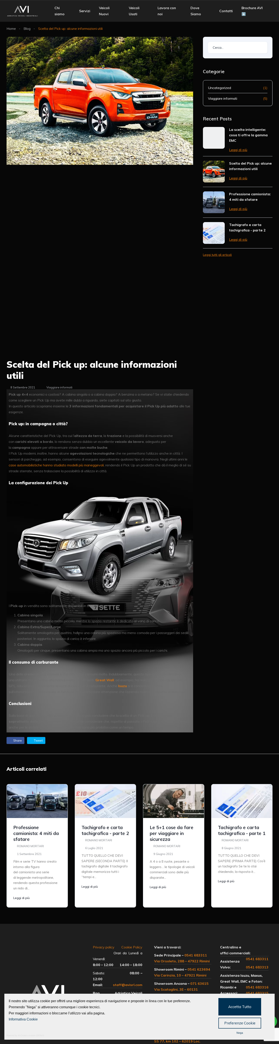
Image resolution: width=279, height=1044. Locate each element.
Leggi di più (238, 150)
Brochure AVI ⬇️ (252, 11)
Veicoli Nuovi (104, 11)
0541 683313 (257, 967)
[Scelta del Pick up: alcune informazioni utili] (214, 171)
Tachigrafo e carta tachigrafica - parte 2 (247, 227)
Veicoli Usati (134, 11)
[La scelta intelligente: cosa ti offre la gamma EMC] (214, 138)
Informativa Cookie (23, 1019)
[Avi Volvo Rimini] (23, 11)
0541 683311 (195, 955)
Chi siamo (59, 11)
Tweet (38, 740)
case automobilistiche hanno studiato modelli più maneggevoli (56, 465)
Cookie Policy (131, 947)
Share (17, 740)
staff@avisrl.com (127, 985)
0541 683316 (257, 987)
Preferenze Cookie (239, 1023)
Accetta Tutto (239, 1006)
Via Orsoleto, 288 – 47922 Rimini (182, 961)
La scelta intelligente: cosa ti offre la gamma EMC (248, 135)
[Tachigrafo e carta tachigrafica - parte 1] (241, 801)
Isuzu (122, 686)
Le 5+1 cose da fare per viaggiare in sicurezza (171, 833)
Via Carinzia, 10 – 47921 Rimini (180, 975)
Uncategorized (219, 88)
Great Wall (104, 680)
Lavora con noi (167, 11)
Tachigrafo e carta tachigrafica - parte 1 (241, 830)
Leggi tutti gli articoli (217, 255)
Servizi (84, 11)
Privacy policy (106, 947)
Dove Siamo (196, 11)
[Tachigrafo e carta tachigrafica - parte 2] (214, 233)
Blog (27, 28)
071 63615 (199, 983)
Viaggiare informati (59, 387)
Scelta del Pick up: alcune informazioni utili (250, 166)
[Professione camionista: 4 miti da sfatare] (214, 202)
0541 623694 (198, 969)
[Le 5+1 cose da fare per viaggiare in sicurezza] (173, 801)
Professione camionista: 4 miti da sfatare (250, 197)
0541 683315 (257, 993)
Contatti (226, 11)
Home (11, 28)
